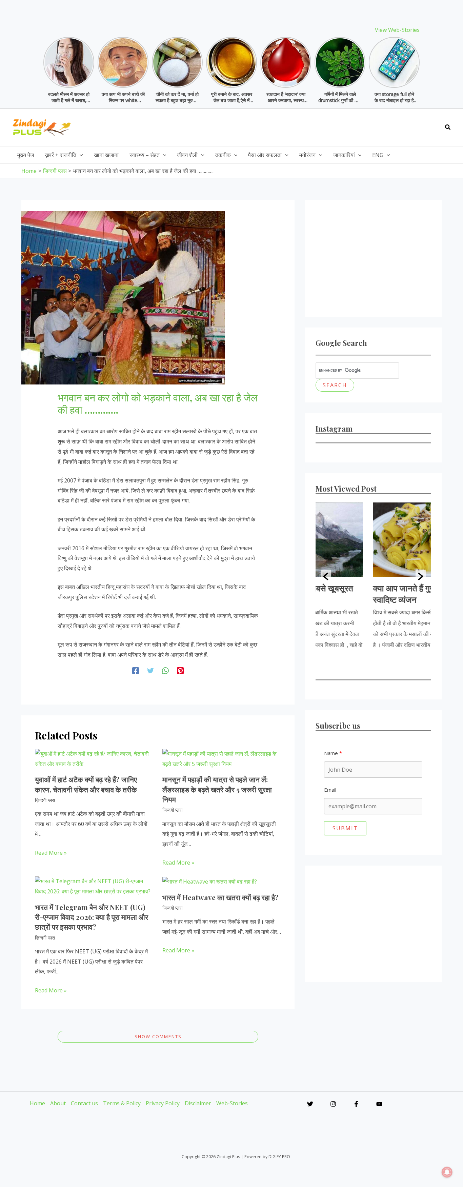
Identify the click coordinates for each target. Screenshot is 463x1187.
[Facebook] (135, 670)
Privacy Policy (163, 1103)
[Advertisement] (315, 126)
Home (37, 1103)
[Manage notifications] (447, 1172)
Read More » (51, 852)
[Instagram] (333, 1104)
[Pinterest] (180, 670)
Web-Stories (232, 1103)
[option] (373, 576)
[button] (448, 127)
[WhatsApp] (165, 670)
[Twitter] (150, 670)
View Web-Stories (397, 30)
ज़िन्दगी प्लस (45, 800)
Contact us (84, 1103)
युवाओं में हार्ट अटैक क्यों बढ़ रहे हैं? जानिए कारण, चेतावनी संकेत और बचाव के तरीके (86, 784)
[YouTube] (379, 1104)
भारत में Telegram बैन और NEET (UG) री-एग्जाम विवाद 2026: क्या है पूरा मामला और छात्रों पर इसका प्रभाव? (91, 917)
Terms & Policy (122, 1103)
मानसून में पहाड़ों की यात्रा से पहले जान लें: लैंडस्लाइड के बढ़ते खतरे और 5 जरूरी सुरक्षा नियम (217, 789)
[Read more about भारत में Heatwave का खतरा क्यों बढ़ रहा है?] (209, 881)
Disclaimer (198, 1103)
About (58, 1103)
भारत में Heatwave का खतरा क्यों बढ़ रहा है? (220, 897)
